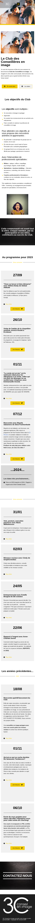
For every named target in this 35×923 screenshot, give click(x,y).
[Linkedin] (26, 4)
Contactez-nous (17, 875)
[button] (18, 4)
